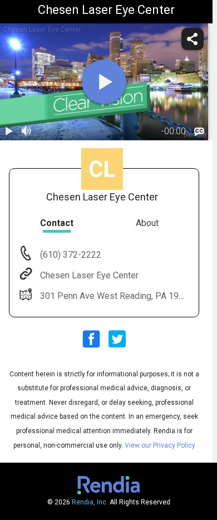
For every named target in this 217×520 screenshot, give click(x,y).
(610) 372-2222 (69, 254)
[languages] (199, 131)
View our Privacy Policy (160, 445)
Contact (56, 223)
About (147, 223)
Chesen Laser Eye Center (89, 275)
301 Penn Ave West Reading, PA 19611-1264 (128, 296)
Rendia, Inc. (90, 502)
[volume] (27, 131)
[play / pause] (9, 131)
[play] (104, 82)
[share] (192, 39)
